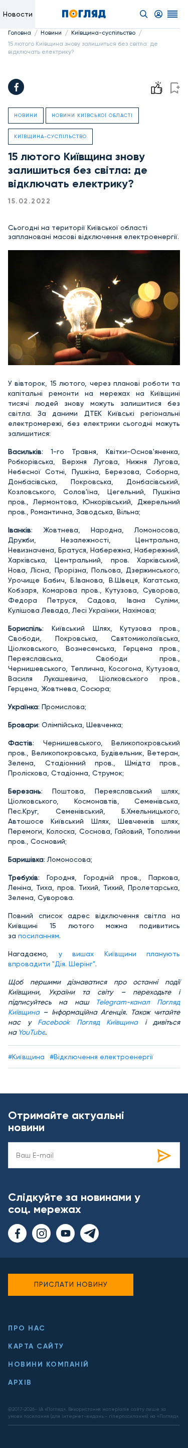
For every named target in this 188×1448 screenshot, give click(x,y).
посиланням (38, 936)
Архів (20, 1382)
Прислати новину (71, 1284)
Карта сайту (36, 1346)
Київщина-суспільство (103, 32)
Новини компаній (48, 1364)
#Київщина (26, 1057)
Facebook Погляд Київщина (88, 1022)
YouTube (31, 1032)
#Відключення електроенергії (101, 1057)
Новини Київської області (92, 115)
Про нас (27, 1328)
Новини (51, 32)
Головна (19, 32)
